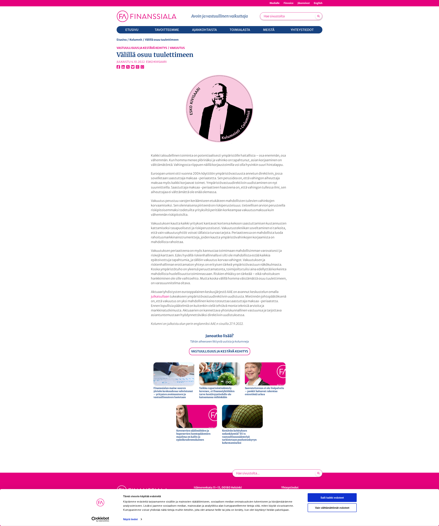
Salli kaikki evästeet (332, 497)
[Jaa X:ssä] (128, 67)
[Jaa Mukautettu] (137, 67)
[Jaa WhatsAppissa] (142, 67)
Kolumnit (135, 39)
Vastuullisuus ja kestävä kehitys (142, 48)
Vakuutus (177, 48)
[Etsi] (318, 16)
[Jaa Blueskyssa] (132, 67)
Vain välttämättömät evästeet (332, 507)
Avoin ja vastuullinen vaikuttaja (219, 16)
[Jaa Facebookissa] (118, 67)
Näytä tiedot (130, 519)
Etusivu (122, 39)
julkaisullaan (160, 296)
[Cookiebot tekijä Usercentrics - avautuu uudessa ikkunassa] (100, 519)
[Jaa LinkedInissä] (123, 67)
